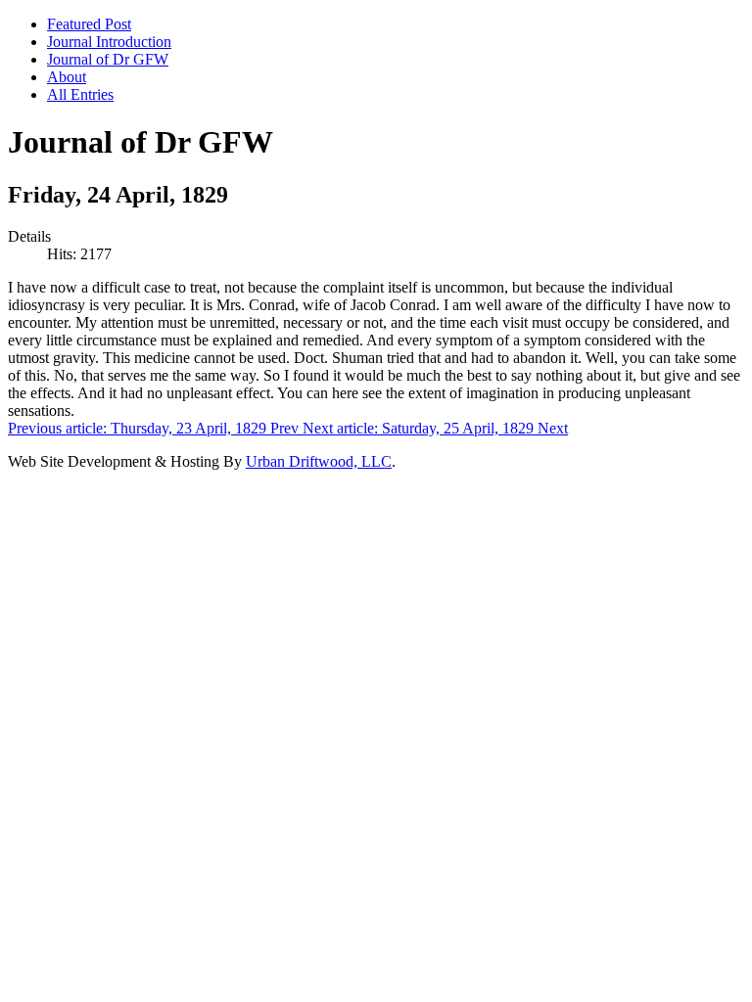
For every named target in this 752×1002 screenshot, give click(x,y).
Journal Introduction (109, 41)
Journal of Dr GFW (107, 59)
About (66, 76)
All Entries (80, 94)
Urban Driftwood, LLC (319, 461)
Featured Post (89, 24)
